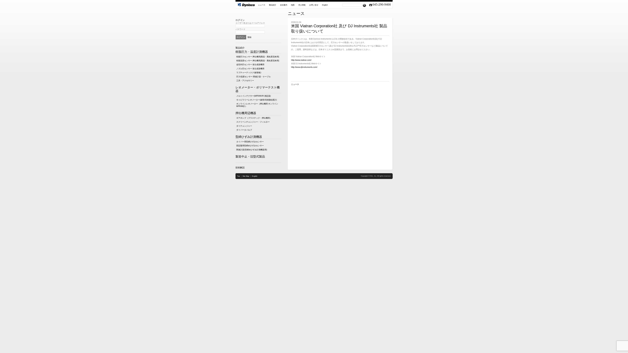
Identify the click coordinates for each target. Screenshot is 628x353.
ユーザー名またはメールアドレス (250, 23)
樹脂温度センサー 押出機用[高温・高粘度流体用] (257, 60)
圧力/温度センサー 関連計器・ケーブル (253, 77)
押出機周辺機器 (246, 113)
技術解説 (240, 167)
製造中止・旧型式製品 (250, 156)
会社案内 (283, 5)
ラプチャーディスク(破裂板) (248, 72)
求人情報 (301, 5)
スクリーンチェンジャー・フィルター (253, 122)
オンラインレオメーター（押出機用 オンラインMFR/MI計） (257, 105)
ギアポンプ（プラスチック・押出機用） (254, 118)
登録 (249, 37)
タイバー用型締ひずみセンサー (250, 142)
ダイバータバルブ (244, 130)
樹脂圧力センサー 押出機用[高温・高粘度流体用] (257, 57)
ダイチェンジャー (244, 126)
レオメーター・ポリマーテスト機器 (258, 89)
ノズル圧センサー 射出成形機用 (250, 68)
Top (238, 176)
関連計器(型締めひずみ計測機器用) (251, 150)
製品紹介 (272, 5)
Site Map (246, 176)
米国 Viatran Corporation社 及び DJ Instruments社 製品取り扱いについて (339, 28)
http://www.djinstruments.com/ (304, 67)
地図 (293, 5)
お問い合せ (313, 5)
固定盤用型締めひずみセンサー (250, 145)
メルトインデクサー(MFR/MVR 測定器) (253, 96)
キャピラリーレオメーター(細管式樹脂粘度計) (256, 100)
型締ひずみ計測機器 (249, 136)
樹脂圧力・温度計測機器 (252, 51)
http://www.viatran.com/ (301, 60)
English (325, 5)
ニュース (261, 5)
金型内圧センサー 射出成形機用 (250, 64)
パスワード (240, 29)
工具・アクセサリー (245, 80)
